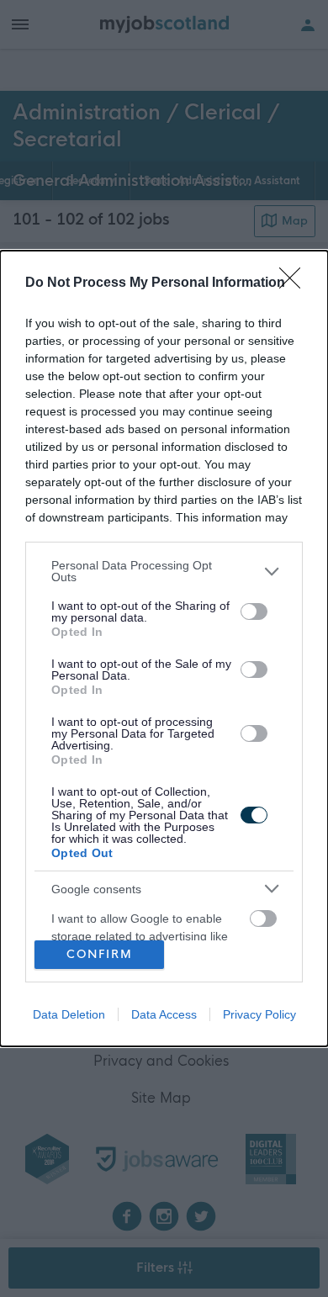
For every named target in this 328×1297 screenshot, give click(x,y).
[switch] (254, 611)
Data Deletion (69, 1014)
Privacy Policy (259, 1014)
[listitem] (164, 571)
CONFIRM (99, 954)
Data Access (164, 1014)
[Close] (295, 283)
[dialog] (164, 648)
